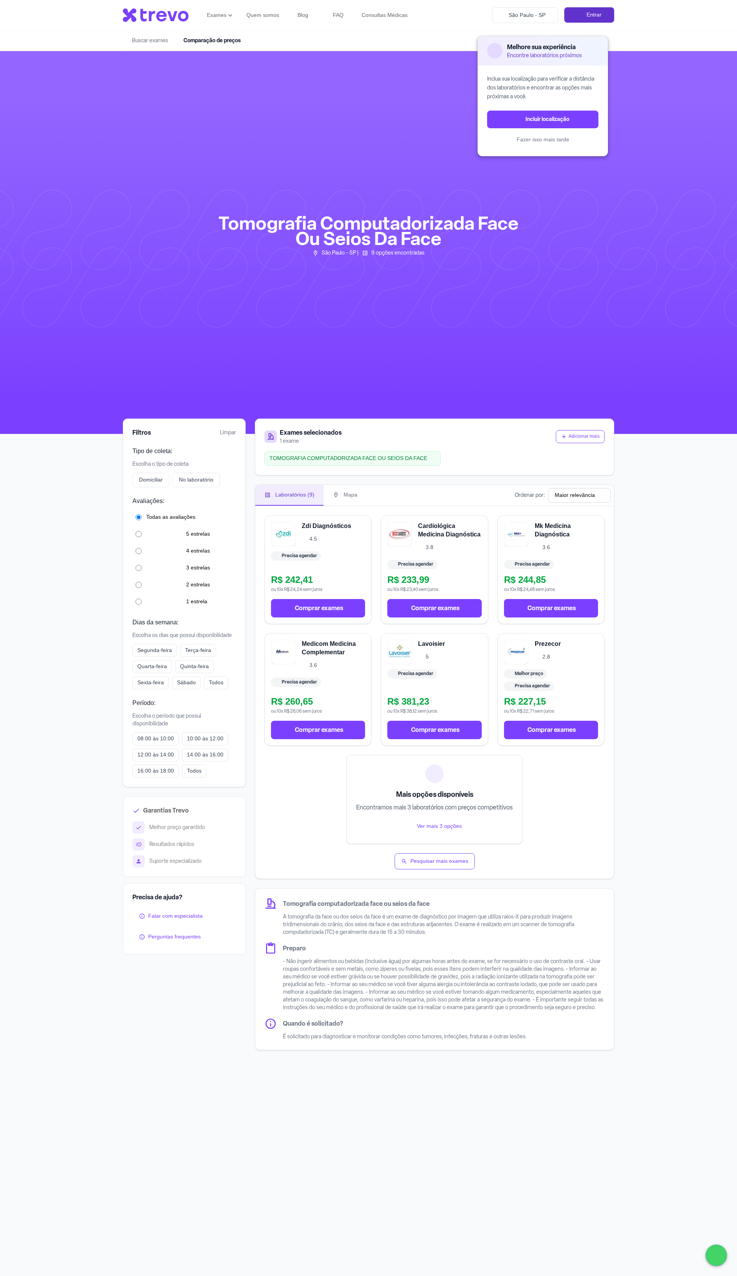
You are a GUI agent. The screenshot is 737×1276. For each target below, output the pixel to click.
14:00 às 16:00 (205, 754)
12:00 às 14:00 (155, 754)
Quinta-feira (194, 666)
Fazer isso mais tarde (543, 139)
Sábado (186, 682)
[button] (220, 15)
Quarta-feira (152, 666)
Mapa (349, 495)
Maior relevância (575, 495)
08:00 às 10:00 (155, 738)
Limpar (228, 432)
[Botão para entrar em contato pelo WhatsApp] (716, 1255)
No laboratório (196, 480)
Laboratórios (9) (294, 495)
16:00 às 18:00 (155, 771)
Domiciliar (151, 480)
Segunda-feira (154, 650)
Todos (216, 682)
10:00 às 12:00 (205, 738)
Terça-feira (198, 650)
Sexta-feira (150, 682)
